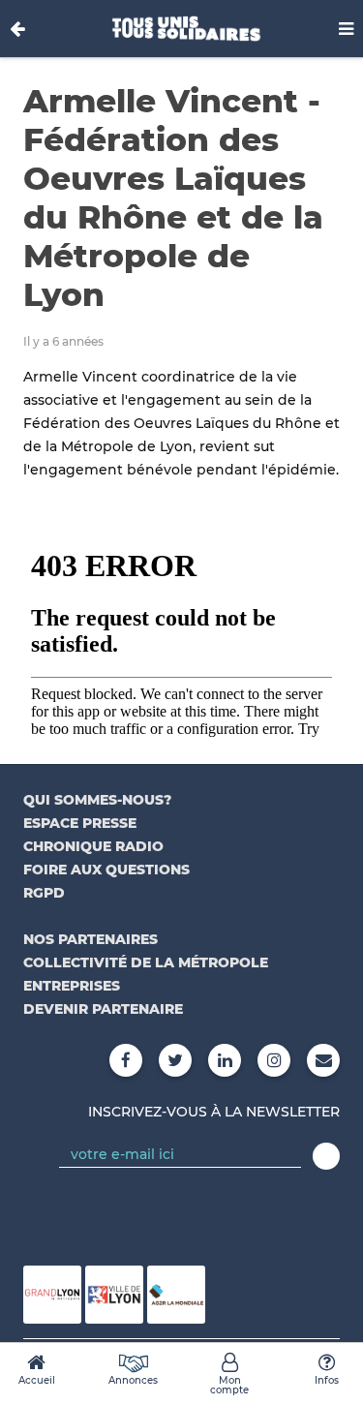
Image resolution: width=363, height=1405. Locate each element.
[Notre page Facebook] (125, 1060)
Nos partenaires (90, 939)
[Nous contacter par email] (323, 1060)
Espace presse (79, 823)
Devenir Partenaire (103, 1009)
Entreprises (71, 985)
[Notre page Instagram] (273, 1060)
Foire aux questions (106, 869)
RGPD (44, 892)
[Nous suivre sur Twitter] (175, 1060)
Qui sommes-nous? (97, 800)
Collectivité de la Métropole (145, 962)
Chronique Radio (93, 846)
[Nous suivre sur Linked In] (224, 1060)
